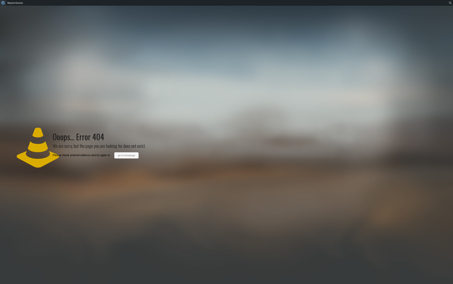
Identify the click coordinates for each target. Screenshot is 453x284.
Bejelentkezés (15, 2)
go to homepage (126, 155)
